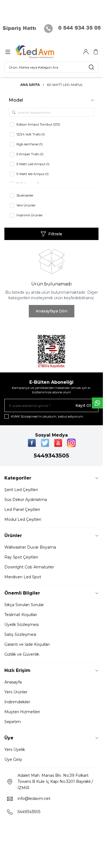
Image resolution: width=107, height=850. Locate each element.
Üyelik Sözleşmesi (21, 624)
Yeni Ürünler (15, 692)
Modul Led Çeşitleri (22, 519)
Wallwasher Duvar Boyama (30, 547)
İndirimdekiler (17, 701)
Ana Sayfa (30, 85)
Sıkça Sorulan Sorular (24, 604)
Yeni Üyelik (14, 749)
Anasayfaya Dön (51, 311)
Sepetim (12, 721)
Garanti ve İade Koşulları (27, 644)
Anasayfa (13, 682)
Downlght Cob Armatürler (29, 567)
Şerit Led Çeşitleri (21, 489)
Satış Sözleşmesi (20, 634)
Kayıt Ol (83, 405)
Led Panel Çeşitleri (22, 509)
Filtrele (55, 233)
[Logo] (42, 51)
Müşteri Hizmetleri (22, 711)
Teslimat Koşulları (20, 614)
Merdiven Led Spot (22, 576)
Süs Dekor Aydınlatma (25, 499)
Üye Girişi (13, 759)
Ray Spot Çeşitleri (21, 557)
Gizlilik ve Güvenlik (21, 654)
